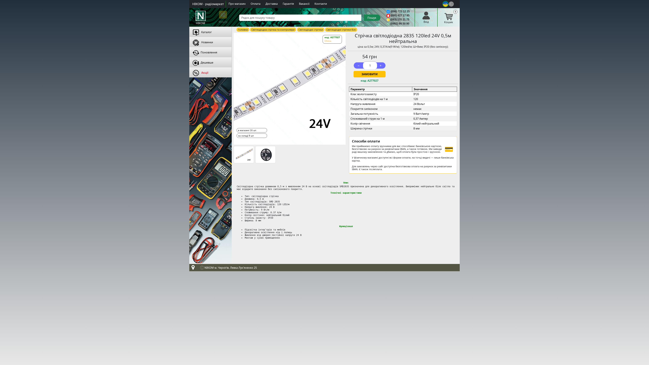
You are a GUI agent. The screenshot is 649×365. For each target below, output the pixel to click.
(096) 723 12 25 (400, 11)
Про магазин (237, 4)
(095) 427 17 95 (400, 15)
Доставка (272, 4)
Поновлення (209, 52)
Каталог (206, 32)
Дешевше (207, 62)
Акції (204, 73)
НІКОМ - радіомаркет (208, 4)
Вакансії (304, 4)
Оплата (255, 4)
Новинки (207, 42)
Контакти (321, 4)
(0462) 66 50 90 (399, 23)
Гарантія (288, 4)
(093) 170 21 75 (399, 19)
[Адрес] (192, 268)
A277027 (372, 80)
